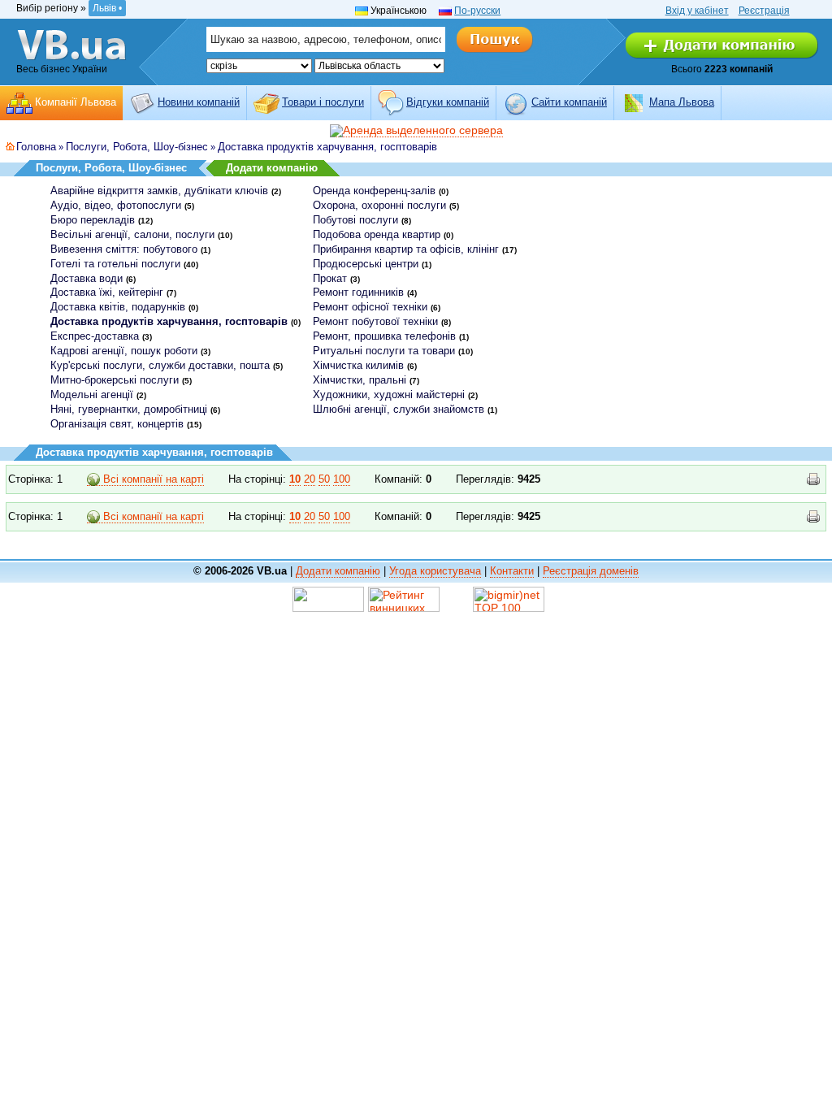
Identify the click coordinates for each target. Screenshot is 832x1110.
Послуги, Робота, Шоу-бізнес (137, 147)
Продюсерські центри (365, 264)
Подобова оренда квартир (376, 234)
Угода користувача (435, 571)
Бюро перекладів (92, 220)
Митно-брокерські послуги (114, 380)
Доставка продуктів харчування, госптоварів (327, 147)
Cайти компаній (569, 102)
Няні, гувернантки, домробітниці (128, 409)
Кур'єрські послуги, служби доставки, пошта (160, 365)
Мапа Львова (681, 102)
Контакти (512, 571)
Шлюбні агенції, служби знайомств (398, 409)
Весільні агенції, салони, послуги (132, 234)
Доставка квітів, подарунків (117, 307)
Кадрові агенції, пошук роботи (123, 351)
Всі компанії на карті (152, 479)
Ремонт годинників (358, 292)
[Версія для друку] (813, 479)
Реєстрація (764, 10)
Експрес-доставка (94, 336)
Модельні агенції (91, 394)
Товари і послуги (323, 102)
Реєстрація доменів (591, 571)
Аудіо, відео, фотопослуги (115, 205)
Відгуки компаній (447, 102)
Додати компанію (272, 168)
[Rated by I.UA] (328, 598)
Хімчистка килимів (358, 365)
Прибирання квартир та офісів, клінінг (406, 249)
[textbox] (325, 39)
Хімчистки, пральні (359, 380)
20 (309, 479)
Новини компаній (199, 102)
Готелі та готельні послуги (115, 264)
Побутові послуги (355, 220)
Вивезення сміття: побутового (123, 249)
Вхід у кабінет (697, 10)
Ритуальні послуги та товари (384, 351)
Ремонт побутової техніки (375, 321)
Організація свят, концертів (117, 424)
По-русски (477, 10)
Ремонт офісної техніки (370, 307)
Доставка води (86, 278)
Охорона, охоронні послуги (379, 205)
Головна (36, 147)
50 (324, 479)
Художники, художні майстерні (389, 394)
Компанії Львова (75, 102)
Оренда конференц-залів (374, 190)
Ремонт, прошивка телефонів (384, 336)
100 (341, 479)
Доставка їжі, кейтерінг (106, 292)
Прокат (330, 278)
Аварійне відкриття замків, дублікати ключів (159, 190)
